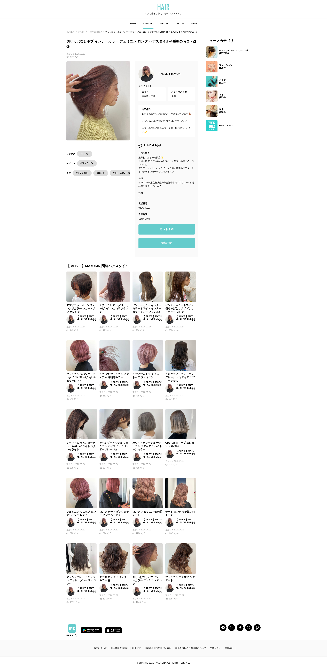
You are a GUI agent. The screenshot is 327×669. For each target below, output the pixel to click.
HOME (133, 23)
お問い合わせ (100, 648)
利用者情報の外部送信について (190, 648)
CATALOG (148, 23)
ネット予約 (167, 229)
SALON (180, 23)
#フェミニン (82, 173)
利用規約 (136, 648)
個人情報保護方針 (119, 648)
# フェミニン (86, 163)
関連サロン (215, 648)
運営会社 (229, 648)
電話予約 (166, 243)
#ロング (101, 173)
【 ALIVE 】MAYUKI (169, 73)
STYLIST (165, 23)
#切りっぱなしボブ (122, 173)
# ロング (84, 153)
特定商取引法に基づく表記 (158, 648)
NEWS (194, 23)
